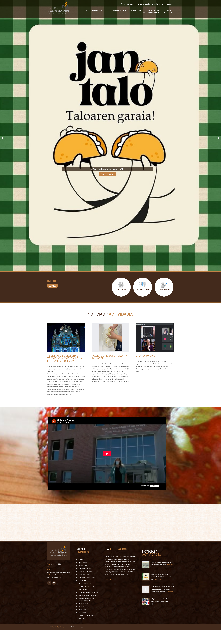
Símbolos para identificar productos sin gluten (86, 599)
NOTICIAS (168, 13)
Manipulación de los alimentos (88, 592)
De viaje (81, 607)
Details (52, 286)
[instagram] (54, 583)
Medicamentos (83, 604)
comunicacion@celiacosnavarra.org (58, 572)
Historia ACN (83, 566)
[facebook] (49, 583)
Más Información (107, 174)
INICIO (84, 10)
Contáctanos (153, 10)
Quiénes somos (98, 10)
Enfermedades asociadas (87, 578)
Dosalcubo (55, 627)
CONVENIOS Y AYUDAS (151, 13)
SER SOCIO (168, 10)
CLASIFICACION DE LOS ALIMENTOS (87, 588)
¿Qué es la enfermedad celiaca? (89, 572)
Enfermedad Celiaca (117, 10)
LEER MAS (108, 580)
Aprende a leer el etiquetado (87, 595)
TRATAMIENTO (136, 10)
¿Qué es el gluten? (84, 575)
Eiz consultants (65, 627)
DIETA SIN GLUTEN (85, 584)
